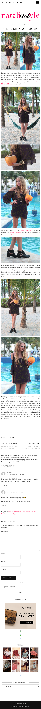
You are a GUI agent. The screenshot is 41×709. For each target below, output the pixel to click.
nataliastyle (23, 703)
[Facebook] (17, 3)
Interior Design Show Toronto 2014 (31, 446)
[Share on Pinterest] (13, 438)
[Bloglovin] (21, 3)
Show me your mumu (20, 29)
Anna (9, 491)
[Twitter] (2, 3)
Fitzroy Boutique (25, 230)
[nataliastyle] (20, 11)
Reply (5, 485)
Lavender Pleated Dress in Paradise (9, 446)
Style (27, 25)
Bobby (9, 472)
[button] (38, 2)
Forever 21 (8, 235)
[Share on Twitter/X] (10, 438)
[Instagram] (6, 3)
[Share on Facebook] (7, 438)
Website (3, 569)
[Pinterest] (10, 3)
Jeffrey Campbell (15, 232)
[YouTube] (14, 3)
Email (3, 561)
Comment (5, 531)
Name (3, 553)
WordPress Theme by (20, 706)
